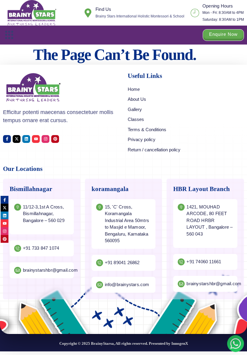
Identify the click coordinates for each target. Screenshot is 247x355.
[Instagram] (45, 139)
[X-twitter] (16, 139)
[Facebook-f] (7, 139)
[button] (9, 35)
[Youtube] (36, 139)
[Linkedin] (26, 139)
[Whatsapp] (235, 343)
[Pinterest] (55, 139)
